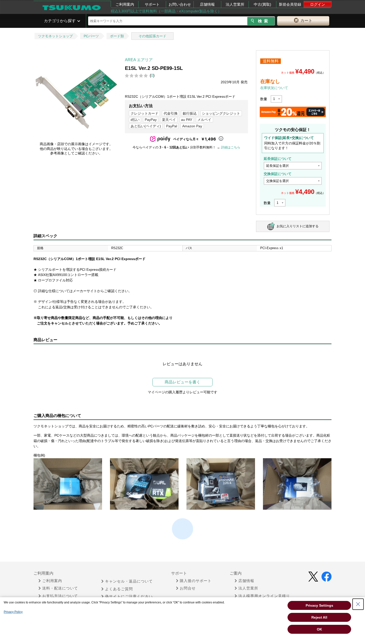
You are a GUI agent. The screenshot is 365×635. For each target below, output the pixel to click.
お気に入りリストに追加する (298, 226)
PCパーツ (91, 36)
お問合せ (188, 588)
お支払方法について (60, 596)
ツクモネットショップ (55, 36)
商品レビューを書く (182, 382)
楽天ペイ (169, 120)
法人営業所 (235, 4)
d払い (135, 120)
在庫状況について (274, 88)
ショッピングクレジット (221, 113)
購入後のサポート (196, 581)
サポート (152, 4)
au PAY (186, 120)
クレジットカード (144, 113)
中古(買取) (262, 4)
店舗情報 (207, 4)
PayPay (151, 120)
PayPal (171, 126)
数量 (263, 99)
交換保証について (278, 174)
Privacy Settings (319, 605)
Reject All (319, 617)
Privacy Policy (13, 612)
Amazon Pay (192, 126)
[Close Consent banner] (358, 604)
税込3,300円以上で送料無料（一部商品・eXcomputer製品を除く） (166, 11)
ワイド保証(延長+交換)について (289, 138)
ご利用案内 (124, 4)
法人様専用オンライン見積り (264, 596)
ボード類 (117, 36)
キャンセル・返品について (129, 581)
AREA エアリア (139, 60)
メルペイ (204, 120)
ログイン (317, 4)
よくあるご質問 (119, 589)
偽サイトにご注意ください (129, 596)
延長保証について (278, 159)
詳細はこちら (230, 147)
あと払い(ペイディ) (146, 126)
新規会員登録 (290, 4)
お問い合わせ (180, 4)
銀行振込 (190, 113)
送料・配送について (60, 588)
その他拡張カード (152, 36)
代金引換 (171, 113)
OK (319, 629)
